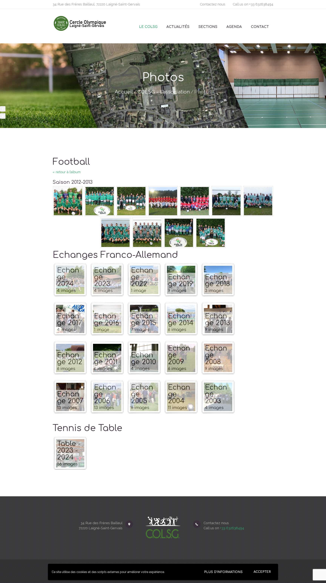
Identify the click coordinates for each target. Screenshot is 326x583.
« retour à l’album (67, 172)
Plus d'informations (223, 572)
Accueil (124, 91)
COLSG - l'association (164, 91)
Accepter (262, 572)
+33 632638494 (261, 4)
